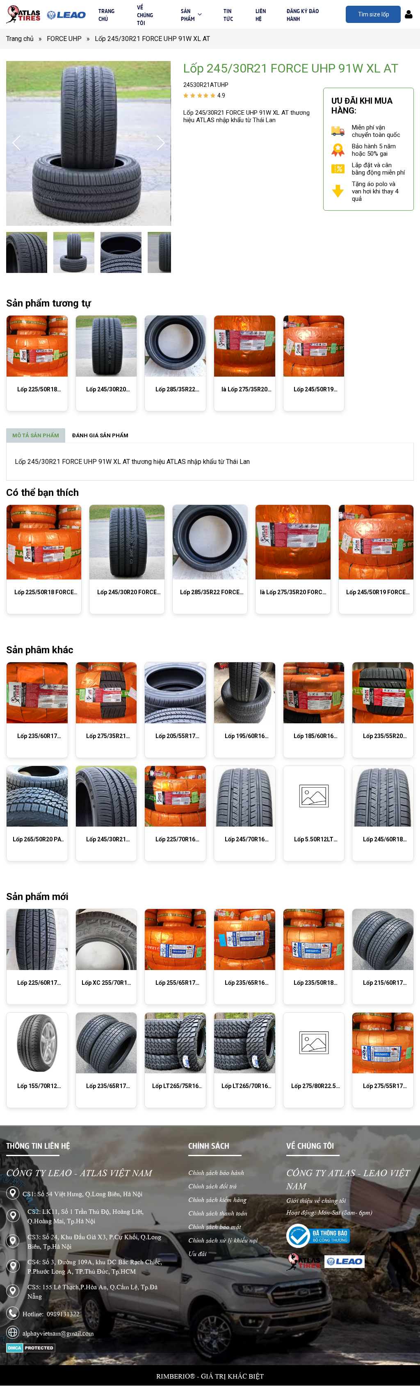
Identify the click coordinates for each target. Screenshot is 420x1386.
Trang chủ (106, 14)
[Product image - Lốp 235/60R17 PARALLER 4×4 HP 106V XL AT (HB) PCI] (37, 692)
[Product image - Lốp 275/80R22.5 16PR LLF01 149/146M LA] (314, 1043)
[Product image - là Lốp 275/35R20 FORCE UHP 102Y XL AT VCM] (244, 346)
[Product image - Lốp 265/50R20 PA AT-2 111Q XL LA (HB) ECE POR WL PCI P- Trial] (37, 796)
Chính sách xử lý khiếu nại (223, 1239)
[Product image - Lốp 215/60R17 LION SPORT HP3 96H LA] (382, 939)
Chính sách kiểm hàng (217, 1199)
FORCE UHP (68, 39)
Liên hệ (261, 14)
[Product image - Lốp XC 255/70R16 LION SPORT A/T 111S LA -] (106, 939)
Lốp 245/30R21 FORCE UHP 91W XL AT (152, 39)
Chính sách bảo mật (214, 1226)
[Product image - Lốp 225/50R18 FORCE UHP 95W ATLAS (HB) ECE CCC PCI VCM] (37, 346)
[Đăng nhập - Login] (409, 14)
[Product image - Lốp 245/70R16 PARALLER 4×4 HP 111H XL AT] (244, 796)
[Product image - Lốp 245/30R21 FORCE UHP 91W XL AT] (106, 796)
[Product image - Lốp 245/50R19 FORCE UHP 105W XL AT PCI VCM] (314, 346)
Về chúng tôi (145, 14)
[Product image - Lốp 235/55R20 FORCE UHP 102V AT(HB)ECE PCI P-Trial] (382, 692)
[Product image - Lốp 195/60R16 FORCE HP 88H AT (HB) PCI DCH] (244, 692)
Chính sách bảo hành (216, 1172)
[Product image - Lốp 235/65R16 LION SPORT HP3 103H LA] (244, 939)
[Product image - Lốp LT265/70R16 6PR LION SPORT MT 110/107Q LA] (244, 1043)
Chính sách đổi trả (212, 1185)
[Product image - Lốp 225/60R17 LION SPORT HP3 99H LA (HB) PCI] (37, 939)
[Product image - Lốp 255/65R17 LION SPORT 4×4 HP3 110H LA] (175, 939)
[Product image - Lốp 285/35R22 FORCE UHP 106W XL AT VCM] (175, 346)
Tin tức (228, 14)
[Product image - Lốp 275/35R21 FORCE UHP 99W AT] (106, 692)
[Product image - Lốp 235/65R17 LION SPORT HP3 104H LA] (106, 1043)
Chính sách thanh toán (217, 1212)
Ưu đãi (197, 1253)
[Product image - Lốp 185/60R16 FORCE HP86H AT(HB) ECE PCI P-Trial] (314, 692)
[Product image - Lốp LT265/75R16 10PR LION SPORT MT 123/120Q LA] (175, 1043)
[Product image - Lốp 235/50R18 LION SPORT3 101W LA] (314, 939)
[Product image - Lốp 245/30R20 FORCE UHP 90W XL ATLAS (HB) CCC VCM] (106, 346)
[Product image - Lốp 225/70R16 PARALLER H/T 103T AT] (175, 796)
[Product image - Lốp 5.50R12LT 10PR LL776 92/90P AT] (314, 796)
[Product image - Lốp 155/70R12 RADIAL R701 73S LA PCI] (37, 1043)
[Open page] (23, 14)
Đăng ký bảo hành (303, 14)
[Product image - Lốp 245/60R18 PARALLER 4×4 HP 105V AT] (382, 796)
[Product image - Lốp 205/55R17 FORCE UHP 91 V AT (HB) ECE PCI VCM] (175, 692)
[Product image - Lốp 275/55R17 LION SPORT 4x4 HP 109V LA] (382, 1043)
